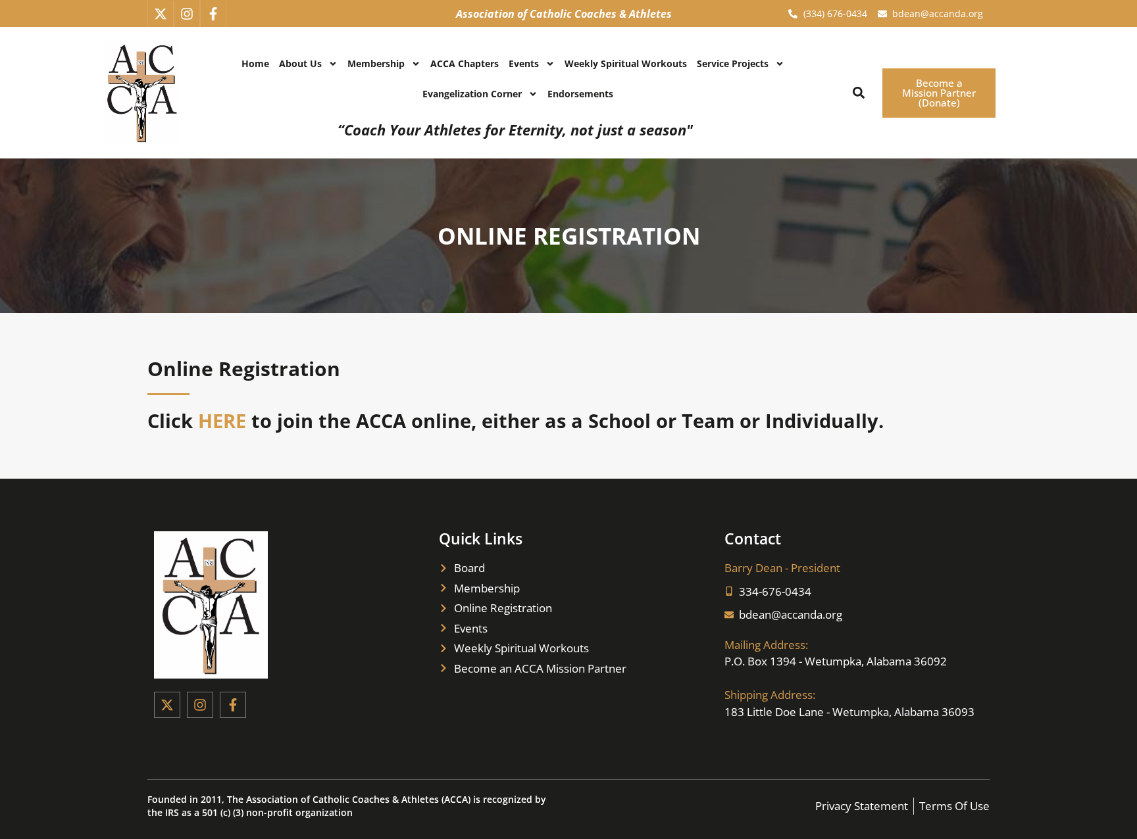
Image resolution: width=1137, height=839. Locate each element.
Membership (376, 63)
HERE (222, 420)
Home (255, 63)
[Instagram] (187, 14)
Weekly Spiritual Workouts (626, 63)
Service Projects (733, 63)
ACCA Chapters (464, 63)
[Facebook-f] (213, 14)
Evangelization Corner (472, 93)
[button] (858, 93)
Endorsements (580, 93)
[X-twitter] (160, 14)
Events (524, 63)
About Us (300, 63)
